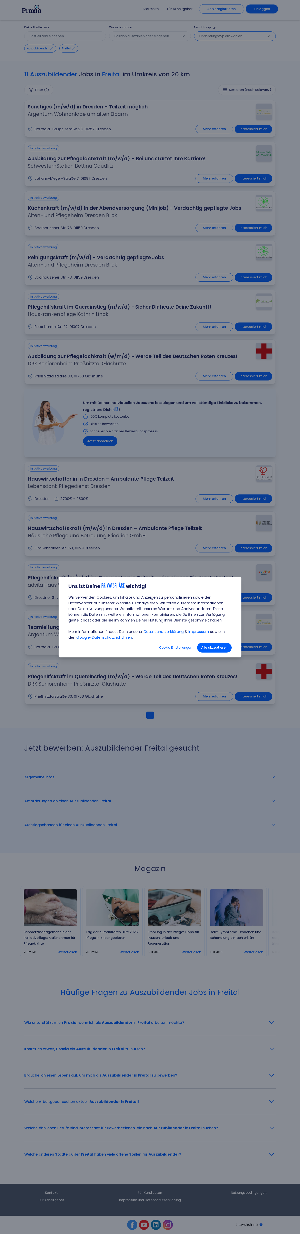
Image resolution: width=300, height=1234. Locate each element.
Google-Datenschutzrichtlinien (104, 637)
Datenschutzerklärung (164, 631)
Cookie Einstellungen (175, 647)
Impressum (198, 631)
